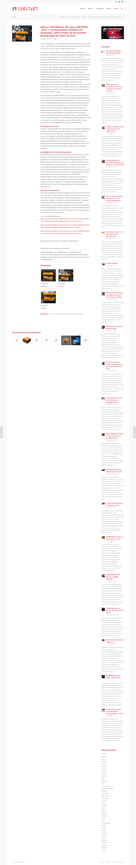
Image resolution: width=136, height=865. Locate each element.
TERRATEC (104, 840)
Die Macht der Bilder (112, 263)
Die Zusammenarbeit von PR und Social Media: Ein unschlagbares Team (114, 400)
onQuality (104, 816)
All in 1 (51, 314)
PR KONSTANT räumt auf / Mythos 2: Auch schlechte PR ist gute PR (115, 610)
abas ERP (103, 757)
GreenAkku (104, 794)
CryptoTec (104, 774)
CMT (54, 314)
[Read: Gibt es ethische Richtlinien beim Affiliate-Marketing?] (103, 52)
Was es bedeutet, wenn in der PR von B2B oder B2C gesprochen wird (114, 234)
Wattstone (104, 848)
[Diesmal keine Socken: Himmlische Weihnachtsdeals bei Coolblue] (1, 432)
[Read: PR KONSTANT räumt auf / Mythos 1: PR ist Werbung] (103, 677)
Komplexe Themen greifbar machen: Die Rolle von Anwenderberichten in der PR (114, 711)
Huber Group (105, 796)
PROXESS (103, 826)
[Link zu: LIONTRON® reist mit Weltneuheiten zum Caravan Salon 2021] (56, 340)
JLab (102, 808)
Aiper (102, 759)
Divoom (103, 776)
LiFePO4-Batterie (61, 314)
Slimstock (104, 835)
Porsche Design (105, 823)
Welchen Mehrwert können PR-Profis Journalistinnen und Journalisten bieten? (115, 436)
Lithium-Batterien (78, 314)
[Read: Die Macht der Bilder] (103, 264)
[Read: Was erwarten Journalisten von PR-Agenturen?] (103, 641)
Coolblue (103, 771)
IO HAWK (103, 801)
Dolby (103, 779)
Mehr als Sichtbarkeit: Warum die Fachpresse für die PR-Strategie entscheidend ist (114, 198)
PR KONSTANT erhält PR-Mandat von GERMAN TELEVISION (113, 577)
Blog (14, 17)
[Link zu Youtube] (119, 1)
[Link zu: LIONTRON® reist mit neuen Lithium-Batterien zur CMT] (17, 340)
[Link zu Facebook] (115, 1)
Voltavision (104, 845)
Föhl (102, 784)
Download (43, 286)
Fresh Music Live (105, 786)
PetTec (103, 821)
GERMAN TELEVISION (107, 789)
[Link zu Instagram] (122, 1)
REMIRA (103, 828)
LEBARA (103, 811)
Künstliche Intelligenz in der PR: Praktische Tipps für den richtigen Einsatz (115, 129)
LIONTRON (54, 39)
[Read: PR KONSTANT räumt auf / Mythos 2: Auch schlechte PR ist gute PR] (103, 609)
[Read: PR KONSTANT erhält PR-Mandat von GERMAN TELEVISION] (103, 576)
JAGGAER (103, 806)
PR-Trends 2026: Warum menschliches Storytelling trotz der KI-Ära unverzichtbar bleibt (115, 162)
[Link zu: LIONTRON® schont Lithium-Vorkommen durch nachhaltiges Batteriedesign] (36, 340)
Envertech (104, 781)
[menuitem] (83, 8)
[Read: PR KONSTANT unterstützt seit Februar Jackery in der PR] (103, 538)
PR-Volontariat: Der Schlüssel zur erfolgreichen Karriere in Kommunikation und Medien (114, 295)
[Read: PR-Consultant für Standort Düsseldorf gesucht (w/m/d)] (103, 470)
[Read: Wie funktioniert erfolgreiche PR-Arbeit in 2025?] (103, 327)
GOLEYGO (104, 791)
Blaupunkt (104, 766)
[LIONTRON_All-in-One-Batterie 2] (22, 33)
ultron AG (104, 843)
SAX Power (104, 833)
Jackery (103, 803)
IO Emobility (104, 798)
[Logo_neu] (25, 8)
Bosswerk (104, 769)
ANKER (103, 764)
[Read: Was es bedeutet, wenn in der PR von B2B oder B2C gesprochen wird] (103, 233)
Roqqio (103, 830)
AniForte (103, 762)
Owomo (103, 818)
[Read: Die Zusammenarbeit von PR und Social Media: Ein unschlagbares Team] (103, 399)
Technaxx (104, 838)
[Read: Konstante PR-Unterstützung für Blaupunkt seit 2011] (103, 504)
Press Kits (104, 754)
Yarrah (103, 850)
